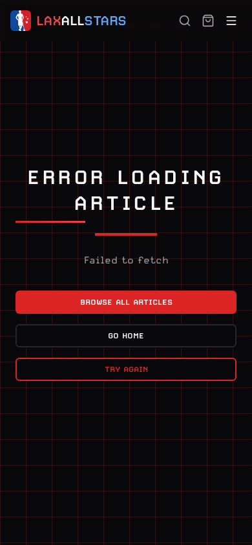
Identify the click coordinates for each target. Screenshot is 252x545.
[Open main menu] (231, 20)
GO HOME (126, 335)
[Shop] (208, 20)
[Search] (184, 20)
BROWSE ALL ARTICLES (126, 302)
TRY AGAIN (126, 369)
